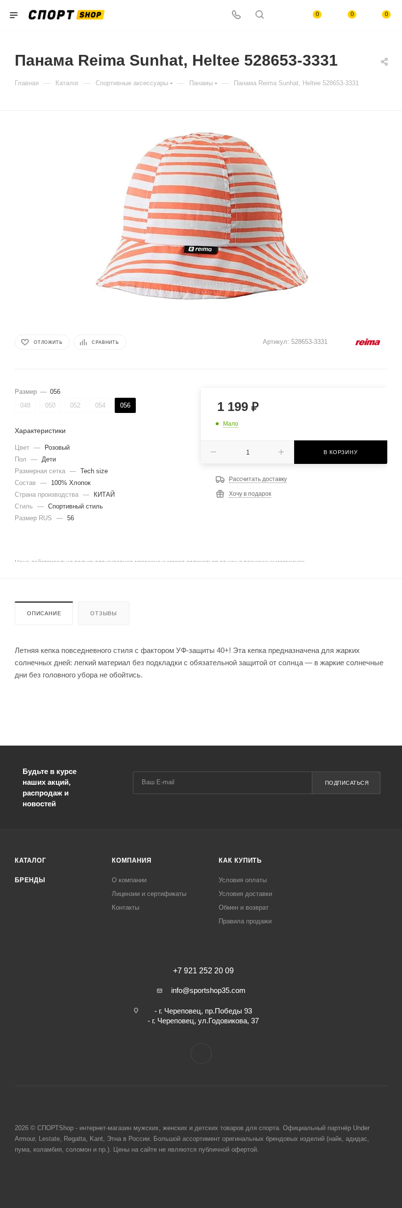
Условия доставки (245, 893)
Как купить (240, 860)
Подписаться (347, 783)
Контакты (125, 907)
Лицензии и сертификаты (149, 893)
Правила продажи (245, 921)
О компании (129, 880)
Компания (131, 860)
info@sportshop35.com (208, 990)
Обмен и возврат (244, 907)
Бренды (30, 880)
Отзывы (103, 613)
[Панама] (201, 214)
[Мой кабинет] (282, 15)
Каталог (30, 860)
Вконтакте (201, 1053)
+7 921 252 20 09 (203, 971)
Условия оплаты (243, 880)
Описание (44, 613)
